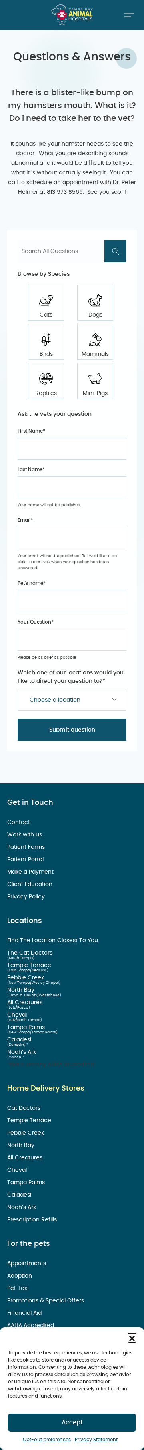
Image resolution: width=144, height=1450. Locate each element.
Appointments (27, 1263)
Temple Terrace (30, 965)
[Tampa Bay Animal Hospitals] (72, 14)
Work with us (25, 835)
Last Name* (31, 469)
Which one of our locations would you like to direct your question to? (71, 677)
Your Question (36, 622)
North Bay (21, 990)
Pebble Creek (26, 978)
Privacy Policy (26, 897)
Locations (24, 921)
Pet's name (32, 583)
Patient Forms (26, 847)
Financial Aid (25, 1313)
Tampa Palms (26, 1027)
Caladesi (20, 1040)
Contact (19, 822)
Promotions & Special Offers (46, 1301)
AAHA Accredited (31, 1325)
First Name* (31, 431)
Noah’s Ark (22, 1052)
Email (25, 520)
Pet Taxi (18, 1288)
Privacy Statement (96, 1439)
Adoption (20, 1276)
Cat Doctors (24, 1108)
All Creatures (25, 1002)
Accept (72, 1423)
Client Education (30, 884)
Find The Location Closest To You (53, 940)
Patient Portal (26, 859)
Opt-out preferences (47, 1439)
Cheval (17, 1015)
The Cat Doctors (30, 953)
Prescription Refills (32, 1220)
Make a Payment (31, 872)
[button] (132, 1337)
